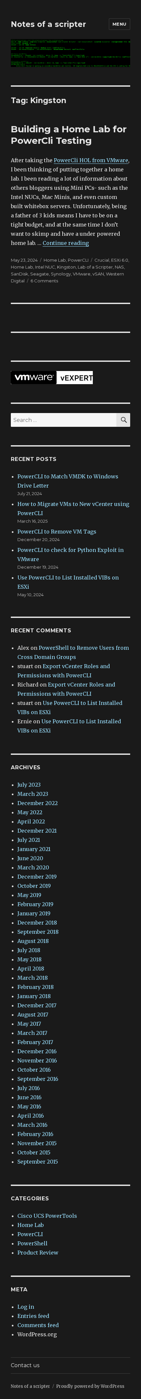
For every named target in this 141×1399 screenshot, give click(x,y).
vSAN (98, 273)
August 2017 (32, 1014)
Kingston (66, 267)
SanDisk (19, 273)
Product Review (37, 1252)
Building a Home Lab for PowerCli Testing (69, 134)
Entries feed (33, 1316)
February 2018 (35, 987)
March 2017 (32, 1033)
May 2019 (29, 895)
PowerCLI (78, 260)
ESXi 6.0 (119, 260)
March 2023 (32, 794)
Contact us (25, 1365)
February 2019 (35, 904)
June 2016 (29, 1097)
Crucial (101, 260)
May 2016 (29, 1106)
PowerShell (32, 1243)
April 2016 (30, 1115)
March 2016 (32, 1125)
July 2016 (28, 1088)
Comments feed (38, 1325)
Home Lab (55, 260)
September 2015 (37, 1161)
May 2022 (29, 812)
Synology (61, 273)
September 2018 (38, 932)
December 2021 (37, 830)
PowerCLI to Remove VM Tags (56, 531)
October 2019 (34, 886)
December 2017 (36, 1005)
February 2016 (35, 1134)
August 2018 (33, 941)
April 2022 (31, 821)
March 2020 (33, 867)
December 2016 (37, 1051)
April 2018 (30, 968)
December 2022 (37, 803)
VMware (82, 273)
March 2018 (32, 977)
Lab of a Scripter (95, 267)
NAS (119, 267)
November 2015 (37, 1143)
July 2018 (28, 950)
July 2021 (28, 840)
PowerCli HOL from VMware (91, 160)
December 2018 (37, 922)
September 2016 (37, 1079)
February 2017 (35, 1042)
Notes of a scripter (48, 24)
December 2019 (37, 876)
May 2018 (29, 959)
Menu (119, 24)
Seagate (39, 273)
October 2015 (33, 1152)
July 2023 (29, 784)
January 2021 (33, 849)
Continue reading (66, 243)
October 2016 (34, 1069)
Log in (25, 1306)
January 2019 (33, 913)
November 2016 (37, 1060)
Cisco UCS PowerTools (47, 1216)
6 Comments (44, 280)
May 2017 (29, 1023)
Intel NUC (45, 267)
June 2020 (30, 858)
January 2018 (34, 996)
